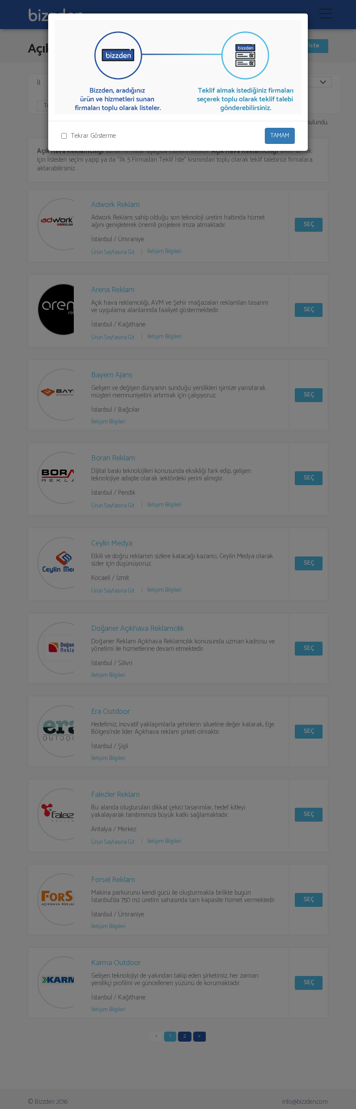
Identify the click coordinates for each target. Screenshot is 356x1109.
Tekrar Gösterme (93, 135)
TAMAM (279, 136)
